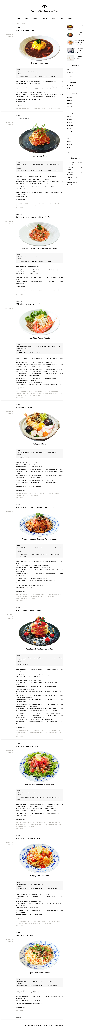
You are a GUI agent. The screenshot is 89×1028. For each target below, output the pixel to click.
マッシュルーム (22, 108)
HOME (18, 18)
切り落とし (44, 596)
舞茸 (50, 493)
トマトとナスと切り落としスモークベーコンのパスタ (37, 507)
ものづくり (69, 76)
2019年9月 (69, 116)
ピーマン (52, 203)
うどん (35, 493)
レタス (40, 824)
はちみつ (46, 732)
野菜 (39, 395)
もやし (28, 393)
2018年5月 (69, 138)
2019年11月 (70, 113)
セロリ (36, 393)
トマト (38, 203)
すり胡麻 (47, 730)
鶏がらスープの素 (53, 393)
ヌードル (53, 391)
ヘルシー (29, 205)
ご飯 (58, 290)
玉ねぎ (35, 108)
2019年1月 (69, 122)
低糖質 (20, 203)
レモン (40, 393)
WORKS (45, 18)
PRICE (53, 18)
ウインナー (57, 203)
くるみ (37, 732)
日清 (30, 395)
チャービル (23, 205)
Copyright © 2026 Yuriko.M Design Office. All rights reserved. (44, 1025)
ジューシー (31, 826)
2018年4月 (69, 141)
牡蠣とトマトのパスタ (24, 935)
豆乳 (43, 730)
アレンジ (43, 395)
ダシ (36, 391)
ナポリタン (35, 205)
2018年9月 (69, 128)
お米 (37, 824)
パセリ (28, 108)
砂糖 (41, 732)
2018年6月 (69, 135)
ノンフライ (34, 395)
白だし (22, 495)
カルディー (33, 203)
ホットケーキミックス (35, 730)
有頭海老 (40, 391)
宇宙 (56, 732)
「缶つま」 (33, 992)
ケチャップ (18, 598)
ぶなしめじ (22, 393)
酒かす (32, 495)
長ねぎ (32, 393)
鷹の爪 (23, 598)
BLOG (61, 18)
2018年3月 (69, 144)
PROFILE (35, 18)
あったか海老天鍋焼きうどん (27, 407)
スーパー (25, 395)
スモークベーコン (52, 596)
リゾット (41, 290)
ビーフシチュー (41, 108)
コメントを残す (56, 108)
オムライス (49, 108)
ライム (50, 923)
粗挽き (19, 826)
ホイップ (25, 732)
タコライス (24, 826)
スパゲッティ (26, 203)
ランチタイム (19, 27)
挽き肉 (45, 824)
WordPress (70, 85)
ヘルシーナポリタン (23, 118)
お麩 (17, 495)
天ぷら (53, 493)
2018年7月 (69, 131)
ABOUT (27, 18)
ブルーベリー (19, 732)
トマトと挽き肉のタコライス (27, 746)
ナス (39, 596)
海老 (32, 290)
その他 (68, 88)
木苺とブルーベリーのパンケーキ (29, 610)
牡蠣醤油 (46, 393)
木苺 (59, 730)
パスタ (30, 596)
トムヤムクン (46, 391)
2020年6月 (69, 97)
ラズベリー (51, 732)
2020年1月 (69, 110)
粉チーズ (18, 205)
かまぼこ (58, 493)
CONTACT (70, 18)
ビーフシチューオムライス (26, 30)
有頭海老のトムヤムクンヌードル (29, 304)
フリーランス (70, 79)
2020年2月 (69, 106)
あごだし (27, 495)
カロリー (58, 923)
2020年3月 (69, 103)
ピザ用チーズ (54, 730)
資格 (68, 69)
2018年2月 (69, 147)
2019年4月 (69, 119)
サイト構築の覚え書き (72, 82)
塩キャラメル (32, 732)
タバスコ (37, 598)
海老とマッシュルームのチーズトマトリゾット (34, 217)
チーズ (36, 290)
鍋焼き (36, 495)
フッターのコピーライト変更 (74, 162)
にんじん (45, 493)
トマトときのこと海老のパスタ (28, 838)
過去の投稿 (18, 1017)
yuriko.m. (10, 36)
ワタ (54, 923)
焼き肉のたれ (51, 824)
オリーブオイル (52, 290)
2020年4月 (69, 100)
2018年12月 (70, 125)
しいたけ (40, 493)
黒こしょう (31, 598)
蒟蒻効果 (35, 596)
